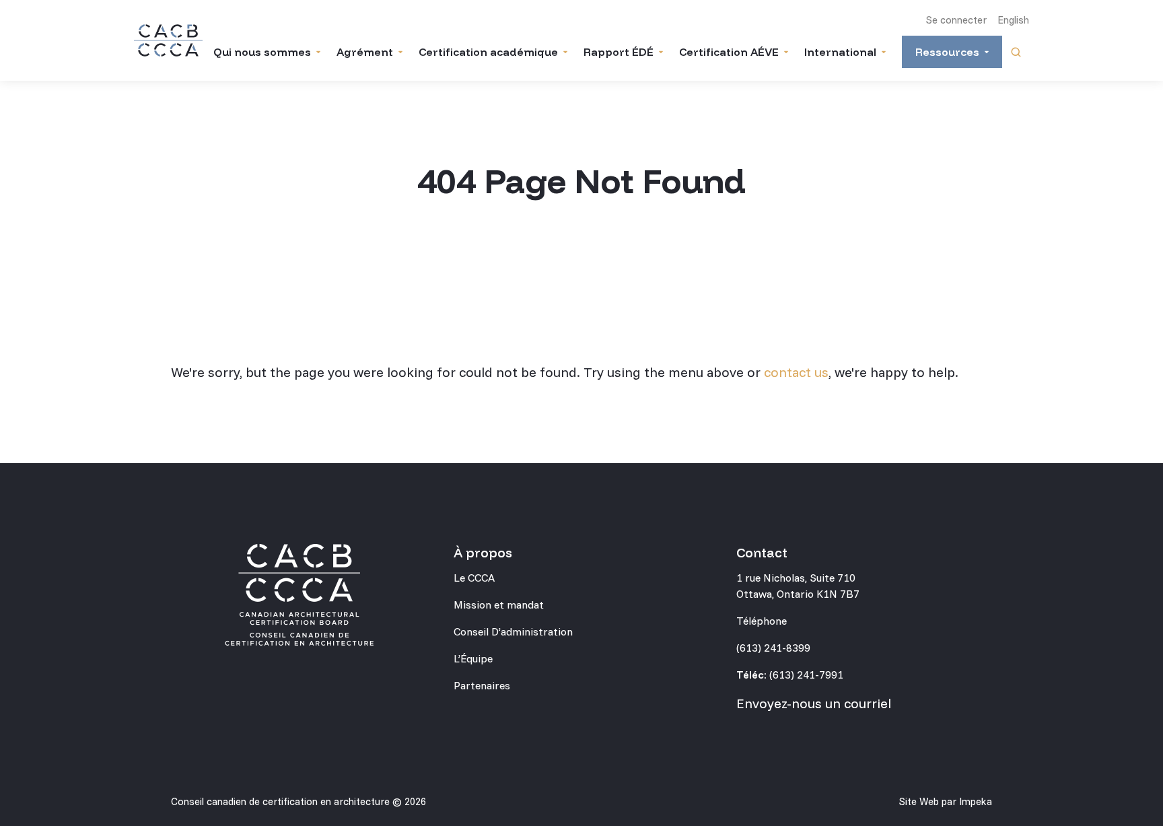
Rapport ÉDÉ (619, 52)
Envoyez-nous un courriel (813, 703)
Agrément (365, 52)
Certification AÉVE (729, 52)
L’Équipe (473, 658)
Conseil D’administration (513, 631)
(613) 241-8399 (773, 647)
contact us (796, 372)
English (1013, 19)
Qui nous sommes (262, 52)
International (840, 52)
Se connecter (956, 19)
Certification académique (488, 52)
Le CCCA (474, 577)
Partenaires (482, 685)
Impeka (975, 801)
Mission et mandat (499, 604)
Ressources (947, 52)
